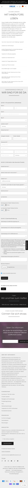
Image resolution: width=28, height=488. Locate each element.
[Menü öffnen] (1, 6)
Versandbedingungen (14, 473)
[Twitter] (5, 461)
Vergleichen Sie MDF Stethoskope (9, 408)
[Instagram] (8, 461)
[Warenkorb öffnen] (19, 6)
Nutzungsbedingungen (17, 470)
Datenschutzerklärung (10, 472)
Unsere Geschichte (6, 451)
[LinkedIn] (17, 461)
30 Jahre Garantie (6, 396)
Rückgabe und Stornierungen (8, 399)
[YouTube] (11, 461)
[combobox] (24, 6)
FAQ (3, 403)
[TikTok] (14, 461)
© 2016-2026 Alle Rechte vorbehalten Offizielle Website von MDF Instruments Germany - (14, 468)
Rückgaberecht (19, 472)
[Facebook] (2, 461)
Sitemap (3, 458)
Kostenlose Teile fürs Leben (8, 394)
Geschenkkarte (5, 420)
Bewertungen (5, 423)
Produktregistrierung (6, 401)
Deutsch (24, 6)
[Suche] (17, 6)
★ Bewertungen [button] (26, 245)
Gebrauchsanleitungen (7, 406)
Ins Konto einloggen (6, 418)
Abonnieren (7, 443)
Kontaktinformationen (6, 410)
